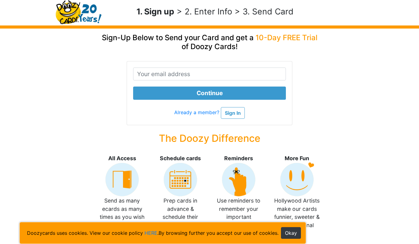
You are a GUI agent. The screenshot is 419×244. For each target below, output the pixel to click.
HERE (150, 233)
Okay (291, 233)
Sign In (233, 113)
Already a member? (197, 113)
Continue (210, 93)
